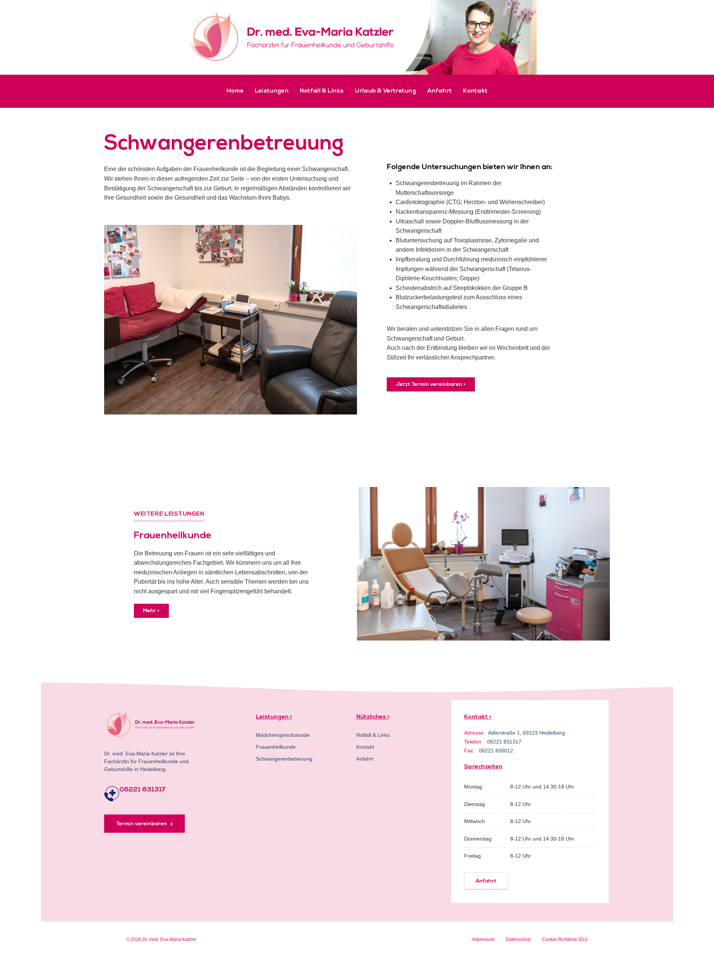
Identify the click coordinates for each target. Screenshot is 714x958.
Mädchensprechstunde (283, 735)
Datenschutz (518, 939)
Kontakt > (477, 717)
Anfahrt (439, 91)
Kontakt (475, 91)
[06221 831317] (111, 793)
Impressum (483, 939)
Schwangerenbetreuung (284, 759)
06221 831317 (142, 790)
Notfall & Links (322, 91)
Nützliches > (372, 717)
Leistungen (272, 91)
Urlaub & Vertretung (385, 91)
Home (235, 91)
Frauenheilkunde (276, 747)
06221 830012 (496, 751)
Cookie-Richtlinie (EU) (565, 939)
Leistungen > (274, 717)
